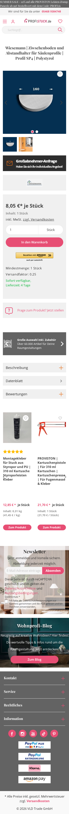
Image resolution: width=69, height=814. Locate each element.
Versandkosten (38, 801)
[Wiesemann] (34, 183)
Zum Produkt (17, 527)
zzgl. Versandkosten (38, 219)
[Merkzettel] (59, 20)
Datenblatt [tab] (14, 381)
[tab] (34, 367)
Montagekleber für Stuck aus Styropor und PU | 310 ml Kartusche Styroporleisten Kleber (17, 469)
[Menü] (5, 20)
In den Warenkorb (34, 242)
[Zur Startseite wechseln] (38, 20)
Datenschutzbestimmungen (37, 600)
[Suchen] (60, 30)
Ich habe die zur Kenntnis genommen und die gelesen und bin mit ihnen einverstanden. (36, 603)
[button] (34, 257)
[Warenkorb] (67, 17)
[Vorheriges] (6, 102)
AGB (42, 603)
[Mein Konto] (14, 20)
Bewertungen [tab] (16, 394)
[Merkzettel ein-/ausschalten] (60, 74)
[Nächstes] (61, 102)
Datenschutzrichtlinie (20, 588)
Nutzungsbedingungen (21, 593)
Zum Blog (34, 659)
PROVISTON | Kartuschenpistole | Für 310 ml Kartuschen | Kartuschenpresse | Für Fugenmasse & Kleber (52, 471)
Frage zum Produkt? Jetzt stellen (40, 310)
